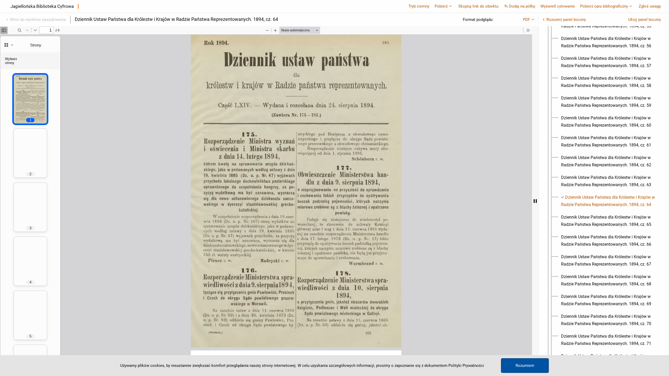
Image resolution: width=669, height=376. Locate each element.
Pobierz (441, 6)
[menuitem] (608, 42)
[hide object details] (535, 201)
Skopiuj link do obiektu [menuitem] (478, 6)
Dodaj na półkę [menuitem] (522, 6)
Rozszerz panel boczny (566, 19)
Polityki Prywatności (466, 365)
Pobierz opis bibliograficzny (604, 6)
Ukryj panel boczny (644, 19)
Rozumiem (525, 365)
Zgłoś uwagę (650, 6)
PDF (526, 19)
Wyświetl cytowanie (557, 6)
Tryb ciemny (418, 6)
